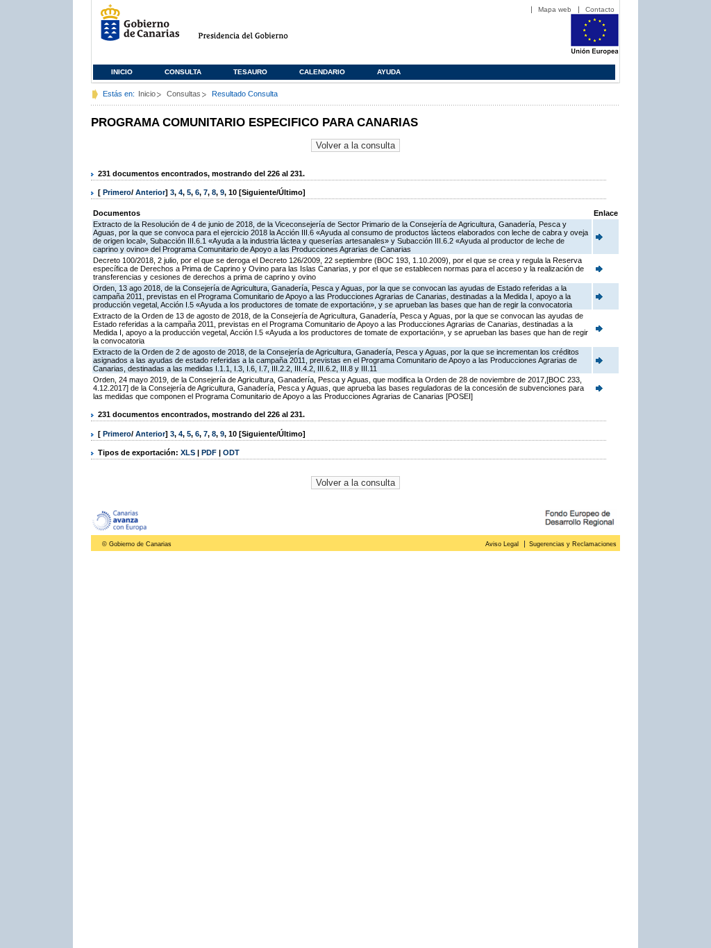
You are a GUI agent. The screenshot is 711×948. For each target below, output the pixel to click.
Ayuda (389, 72)
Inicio (122, 72)
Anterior (150, 192)
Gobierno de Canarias (136, 28)
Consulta (183, 72)
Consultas (184, 94)
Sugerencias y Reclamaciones (573, 544)
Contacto (599, 9)
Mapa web (554, 9)
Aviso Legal (502, 544)
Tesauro (250, 72)
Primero (117, 192)
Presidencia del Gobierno (256, 28)
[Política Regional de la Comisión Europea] (594, 52)
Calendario (322, 72)
